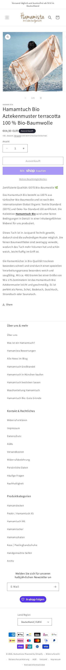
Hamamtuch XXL (16, 521)
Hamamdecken (15, 505)
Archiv (10, 560)
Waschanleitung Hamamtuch (23, 390)
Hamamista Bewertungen (21, 350)
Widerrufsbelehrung (18, 459)
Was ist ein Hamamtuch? (21, 342)
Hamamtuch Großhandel (21, 366)
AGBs (10, 444)
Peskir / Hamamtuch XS (20, 513)
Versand (17, 136)
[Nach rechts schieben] (41, 98)
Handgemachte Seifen (19, 553)
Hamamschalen (16, 537)
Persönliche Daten (17, 467)
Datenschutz (14, 436)
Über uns (12, 334)
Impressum (13, 428)
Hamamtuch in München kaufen (25, 374)
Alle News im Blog (17, 358)
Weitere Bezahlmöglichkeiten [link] (33, 179)
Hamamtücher (15, 529)
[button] (7, 17)
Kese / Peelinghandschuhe (22, 545)
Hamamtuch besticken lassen (24, 382)
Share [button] (9, 304)
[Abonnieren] (55, 587)
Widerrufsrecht (53, 654)
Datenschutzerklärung (19, 659)
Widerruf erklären (17, 420)
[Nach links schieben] (25, 98)
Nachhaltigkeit (15, 483)
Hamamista (18, 654)
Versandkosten (15, 451)
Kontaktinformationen (34, 665)
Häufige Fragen (15, 475)
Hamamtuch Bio (26, 213)
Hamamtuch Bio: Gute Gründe (24, 398)
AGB (34, 659)
